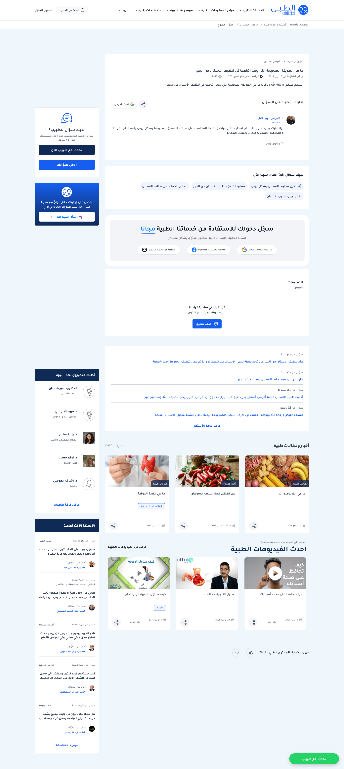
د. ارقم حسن (68, 457)
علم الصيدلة (45, 705)
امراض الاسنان (249, 24)
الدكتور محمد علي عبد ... (73, 567)
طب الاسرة (70, 463)
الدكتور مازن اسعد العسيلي (71, 611)
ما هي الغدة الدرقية (151, 493)
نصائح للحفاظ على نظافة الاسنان (165, 186)
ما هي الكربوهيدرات (292, 493)
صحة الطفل (45, 541)
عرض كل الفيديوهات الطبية (127, 547)
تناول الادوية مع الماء (219, 594)
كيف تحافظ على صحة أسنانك (281, 594)
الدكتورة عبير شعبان (63, 388)
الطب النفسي (69, 393)
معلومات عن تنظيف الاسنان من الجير (219, 186)
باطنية (73, 486)
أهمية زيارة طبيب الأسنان (284, 196)
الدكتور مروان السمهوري (73, 651)
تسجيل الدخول (44, 10)
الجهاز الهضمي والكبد (64, 440)
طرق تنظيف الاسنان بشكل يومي (273, 186)
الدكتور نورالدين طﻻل (270, 118)
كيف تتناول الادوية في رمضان (145, 594)
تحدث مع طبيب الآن (66, 149)
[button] (251, 10)
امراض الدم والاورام (65, 416)
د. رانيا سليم (68, 434)
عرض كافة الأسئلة (207, 425)
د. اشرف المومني (65, 480)
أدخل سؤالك (67, 164)
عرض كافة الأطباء (66, 504)
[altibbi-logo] (290, 10)
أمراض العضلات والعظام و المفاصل (75, 584)
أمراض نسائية (46, 624)
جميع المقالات (114, 445)
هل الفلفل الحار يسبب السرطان (213, 493)
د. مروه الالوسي (66, 411)
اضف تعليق (204, 323)
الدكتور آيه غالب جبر (75, 732)
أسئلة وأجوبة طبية (275, 24)
